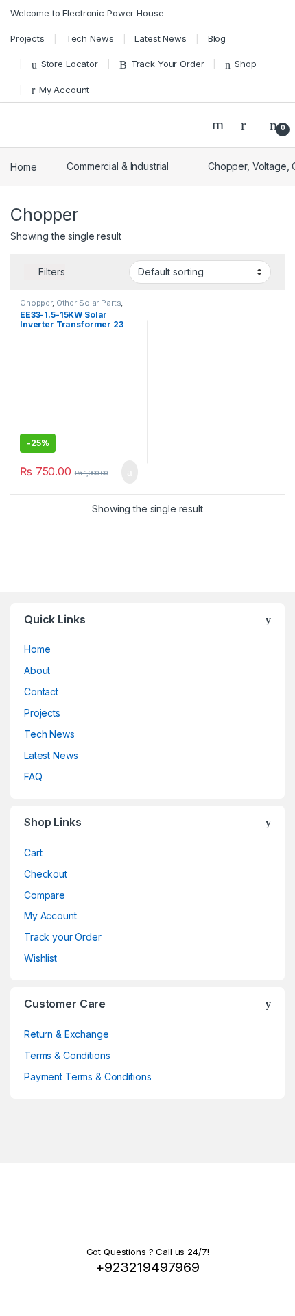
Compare (44, 895)
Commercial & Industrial (118, 166)
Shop (245, 63)
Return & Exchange (66, 1034)
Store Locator (69, 63)
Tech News (90, 38)
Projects (27, 38)
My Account (64, 89)
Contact (41, 691)
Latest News (160, 38)
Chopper (36, 303)
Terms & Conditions (67, 1055)
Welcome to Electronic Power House (86, 13)
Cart (33, 852)
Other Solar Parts (88, 303)
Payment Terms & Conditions (87, 1076)
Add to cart (128, 472)
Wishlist (40, 958)
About (37, 670)
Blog (217, 38)
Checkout (45, 874)
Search (219, 124)
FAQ (33, 776)
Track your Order (63, 937)
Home (23, 166)
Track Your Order (167, 63)
